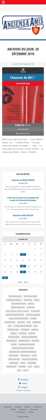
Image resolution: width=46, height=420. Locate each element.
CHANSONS (23, 129)
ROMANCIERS (25, 355)
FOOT (28, 322)
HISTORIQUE (25, 329)
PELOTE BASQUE (14, 337)
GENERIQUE (36, 322)
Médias (13, 409)
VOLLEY (25, 370)
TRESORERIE (32, 363)
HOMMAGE (34, 329)
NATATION (32, 333)
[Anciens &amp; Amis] (23, 25)
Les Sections (37, 407)
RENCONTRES (13, 355)
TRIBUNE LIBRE (11, 366)
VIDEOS (36, 366)
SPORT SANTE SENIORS (29, 359)
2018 (20, 64)
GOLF (10, 326)
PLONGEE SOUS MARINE (26, 344)
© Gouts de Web (22, 416)
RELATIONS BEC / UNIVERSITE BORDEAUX (23, 352)
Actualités (18, 407)
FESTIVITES (21, 322)
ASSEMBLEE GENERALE (14, 300)
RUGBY (34, 355)
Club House (34, 409)
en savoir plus (23, 83)
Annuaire (27, 407)
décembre (27, 64)
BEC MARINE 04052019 (19, 304)
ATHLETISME (28, 300)
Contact (31, 412)
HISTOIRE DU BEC (13, 329)
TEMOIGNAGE (14, 363)
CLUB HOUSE (35, 311)
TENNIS (23, 363)
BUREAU (31, 304)
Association (8, 407)
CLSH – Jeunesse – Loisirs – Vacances (17, 311)
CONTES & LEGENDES (33, 315)
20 (23, 266)
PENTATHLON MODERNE (29, 337)
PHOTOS (13, 344)
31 (5, 278)
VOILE (19, 370)
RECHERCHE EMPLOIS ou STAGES (22, 348)
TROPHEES (22, 366)
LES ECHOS (22, 333)
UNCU (30, 366)
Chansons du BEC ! (22, 77)
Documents (23, 409)
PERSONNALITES (24, 341)
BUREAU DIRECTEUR (18, 307)
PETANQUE (35, 341)
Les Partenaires (20, 412)
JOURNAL (14, 333)
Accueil (15, 64)
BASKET (36, 300)
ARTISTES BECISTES (15, 296)
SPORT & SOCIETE (14, 359)
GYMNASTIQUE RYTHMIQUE (22, 326)
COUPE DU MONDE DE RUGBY (18, 318)
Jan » (26, 282)
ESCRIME (33, 318)
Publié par (23, 125)
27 (23, 272)
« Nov (19, 282)
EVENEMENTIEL (10, 322)
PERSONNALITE (11, 341)
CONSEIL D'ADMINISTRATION (15, 315)
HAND (35, 326)
